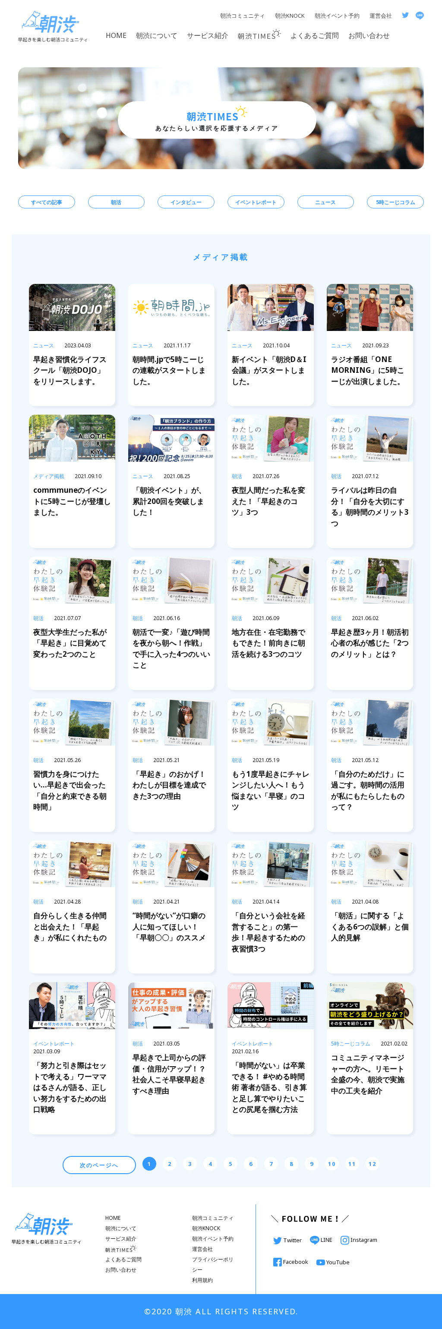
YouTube (337, 1262)
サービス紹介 (207, 35)
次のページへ (99, 1165)
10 (332, 1164)
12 (372, 1164)
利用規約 (202, 1280)
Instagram (363, 1240)
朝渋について (156, 35)
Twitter (292, 1240)
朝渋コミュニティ (242, 15)
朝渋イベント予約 (337, 15)
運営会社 (380, 15)
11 (352, 1164)
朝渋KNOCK (290, 15)
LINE (326, 1240)
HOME (116, 35)
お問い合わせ (369, 35)
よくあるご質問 (314, 35)
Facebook (295, 1262)
